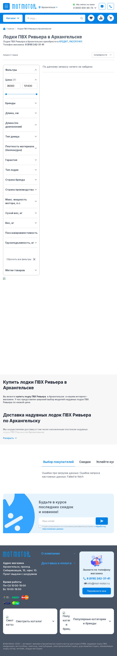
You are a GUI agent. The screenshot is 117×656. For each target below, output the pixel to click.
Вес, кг (9, 222)
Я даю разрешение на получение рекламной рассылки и (74, 527)
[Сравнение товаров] (101, 18)
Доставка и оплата (56, 563)
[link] (34, 29)
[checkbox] (40, 526)
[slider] (6, 94)
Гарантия (11, 159)
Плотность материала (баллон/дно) (19, 148)
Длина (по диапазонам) (13, 124)
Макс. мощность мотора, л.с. (16, 201)
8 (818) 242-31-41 (34, 44)
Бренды (10, 103)
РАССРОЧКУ (75, 41)
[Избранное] (91, 18)
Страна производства (19, 189)
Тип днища (12, 136)
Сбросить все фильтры (19, 259)
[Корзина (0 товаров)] (110, 18)
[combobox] (103, 55)
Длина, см (12, 113)
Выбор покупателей (58, 462)
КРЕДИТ (63, 41)
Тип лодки (11, 169)
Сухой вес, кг (13, 213)
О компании (50, 553)
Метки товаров (15, 270)
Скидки (85, 462)
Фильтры (11, 69)
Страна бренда (15, 179)
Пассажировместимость (21, 232)
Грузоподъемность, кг (19, 242)
